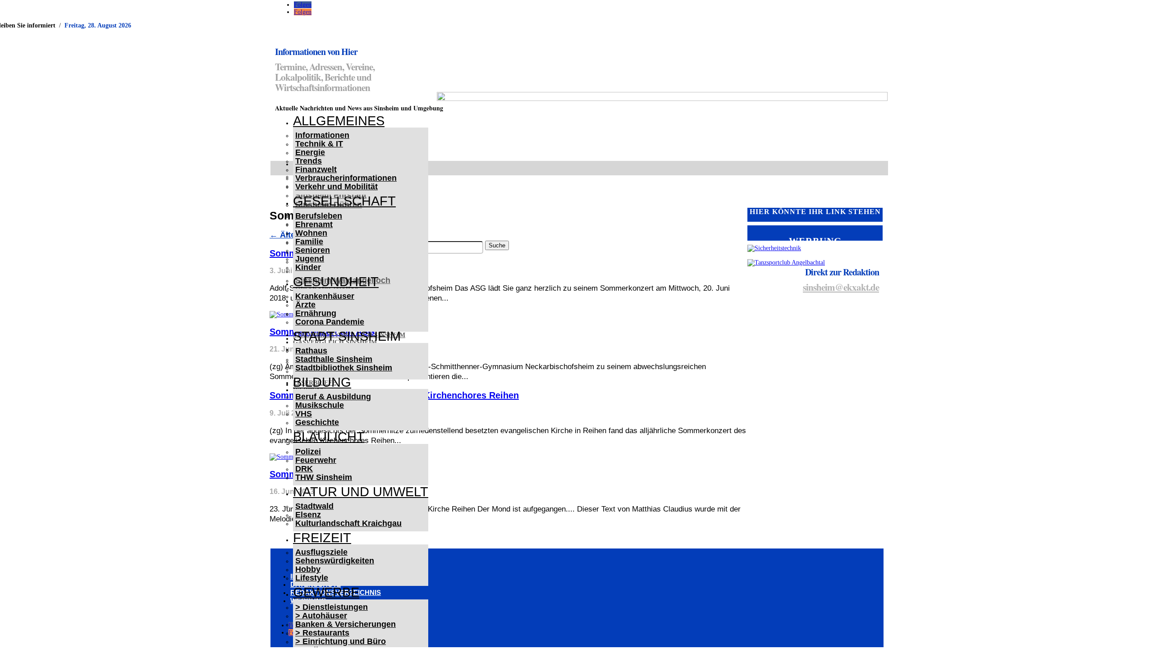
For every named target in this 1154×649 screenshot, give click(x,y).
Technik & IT (319, 143)
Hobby (308, 569)
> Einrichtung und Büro (340, 641)
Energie (310, 152)
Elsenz (308, 514)
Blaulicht (329, 437)
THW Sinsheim (323, 477)
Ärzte (305, 304)
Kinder (308, 267)
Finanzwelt (316, 169)
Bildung (322, 382)
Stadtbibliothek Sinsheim (343, 367)
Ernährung (315, 313)
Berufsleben (318, 215)
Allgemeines (339, 121)
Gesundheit (336, 281)
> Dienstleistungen (331, 607)
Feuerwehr (315, 460)
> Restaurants (322, 632)
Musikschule (319, 405)
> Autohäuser (321, 615)
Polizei (308, 451)
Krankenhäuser (324, 296)
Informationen (322, 135)
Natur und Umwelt (360, 491)
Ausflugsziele (321, 552)
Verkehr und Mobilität (336, 186)
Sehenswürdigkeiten (334, 560)
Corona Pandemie (329, 321)
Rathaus (311, 350)
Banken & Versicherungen (345, 624)
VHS (303, 413)
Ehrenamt (314, 224)
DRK (304, 468)
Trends (308, 160)
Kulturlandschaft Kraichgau (348, 523)
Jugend (309, 258)
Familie (309, 241)
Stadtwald (314, 506)
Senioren (312, 250)
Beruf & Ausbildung (333, 396)
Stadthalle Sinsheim (333, 359)
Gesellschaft (344, 201)
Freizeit (322, 537)
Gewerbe (326, 592)
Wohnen (311, 233)
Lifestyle (311, 577)
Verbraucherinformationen (346, 178)
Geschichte (317, 422)
